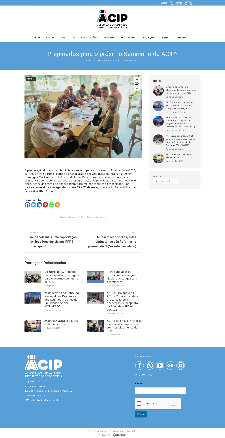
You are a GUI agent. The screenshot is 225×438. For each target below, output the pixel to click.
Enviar (141, 414)
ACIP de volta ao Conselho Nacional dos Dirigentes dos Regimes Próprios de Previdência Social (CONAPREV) (61, 299)
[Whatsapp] (51, 205)
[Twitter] (33, 205)
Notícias (31, 79)
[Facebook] (27, 205)
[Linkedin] (39, 205)
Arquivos (157, 176)
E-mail (140, 383)
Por (81, 217)
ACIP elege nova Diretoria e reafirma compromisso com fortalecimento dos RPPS (124, 325)
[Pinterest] (45, 205)
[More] (57, 205)
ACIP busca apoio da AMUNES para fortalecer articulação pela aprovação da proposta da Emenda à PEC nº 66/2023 (123, 301)
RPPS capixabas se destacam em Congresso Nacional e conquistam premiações (123, 276)
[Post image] (32, 277)
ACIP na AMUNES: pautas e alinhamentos (61, 322)
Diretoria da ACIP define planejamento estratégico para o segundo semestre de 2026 (61, 276)
